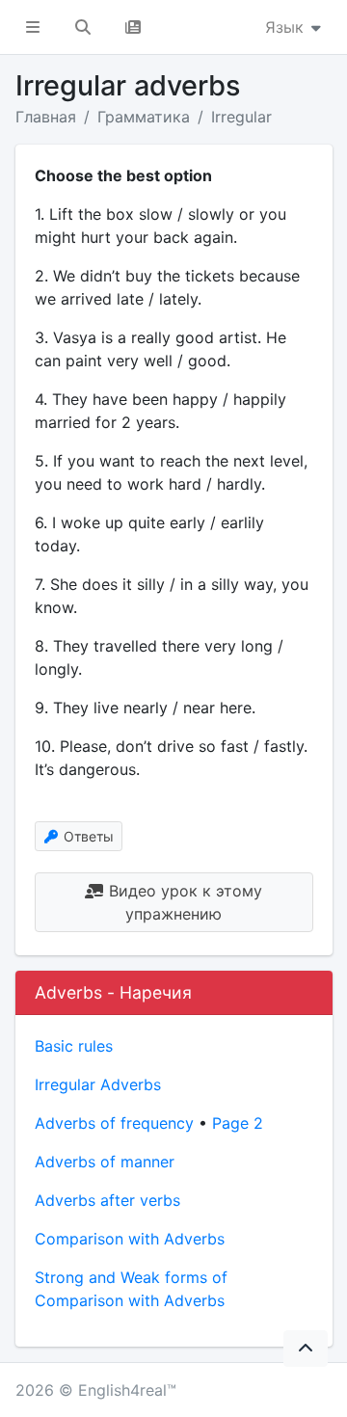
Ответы (87, 836)
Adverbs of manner (104, 1161)
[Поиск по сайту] (83, 27)
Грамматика (143, 116)
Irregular (241, 116)
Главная (45, 116)
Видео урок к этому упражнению (183, 902)
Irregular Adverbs (98, 1084)
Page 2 (237, 1123)
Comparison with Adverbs (130, 1238)
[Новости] (133, 27)
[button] (33, 27)
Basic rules (74, 1046)
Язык (286, 27)
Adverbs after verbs (107, 1200)
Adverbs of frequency (114, 1123)
